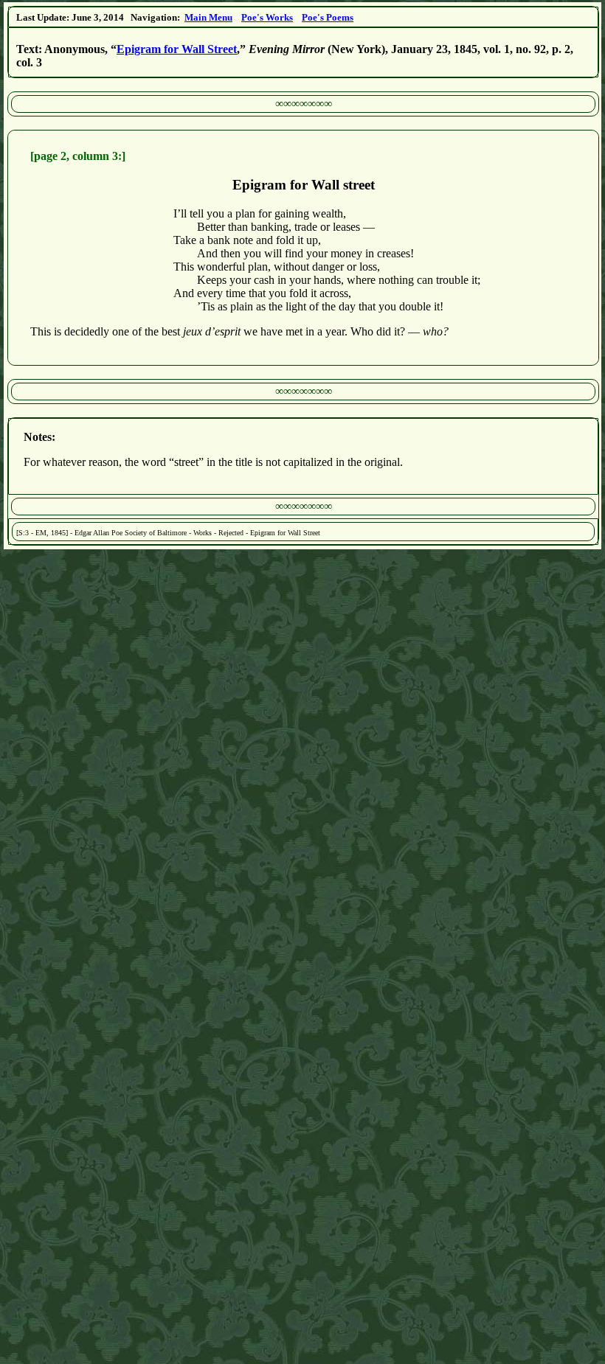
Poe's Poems (327, 17)
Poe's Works (267, 17)
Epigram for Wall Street (177, 49)
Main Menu (208, 17)
